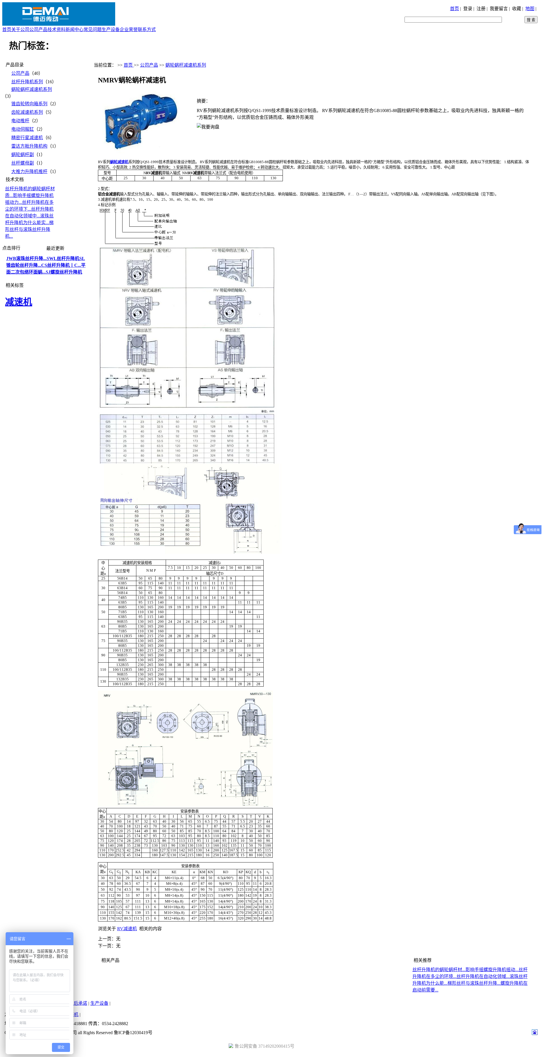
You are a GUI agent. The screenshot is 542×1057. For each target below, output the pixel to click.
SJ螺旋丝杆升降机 (64, 272)
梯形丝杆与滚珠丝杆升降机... (29, 229)
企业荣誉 (129, 29)
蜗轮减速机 (119, 162)
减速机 (18, 302)
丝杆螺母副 (22, 163)
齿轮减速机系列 (27, 112)
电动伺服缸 (22, 129)
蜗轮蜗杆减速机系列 (31, 89)
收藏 (516, 8)
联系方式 (147, 29)
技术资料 (56, 29)
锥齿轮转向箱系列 (29, 103)
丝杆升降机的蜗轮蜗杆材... (438, 969)
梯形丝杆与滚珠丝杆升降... (474, 983)
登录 (467, 8)
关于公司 (20, 29)
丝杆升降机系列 (27, 81)
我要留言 (499, 8)
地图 (529, 8)
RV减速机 (127, 928)
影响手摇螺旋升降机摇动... (492, 969)
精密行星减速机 (27, 137)
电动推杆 (20, 120)
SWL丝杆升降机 (63, 258)
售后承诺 (78, 1003)
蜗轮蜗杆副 (22, 154)
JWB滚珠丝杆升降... (26, 258)
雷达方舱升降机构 (29, 146)
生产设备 (111, 29)
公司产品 (38, 29)
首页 (454, 8)
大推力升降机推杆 (29, 171)
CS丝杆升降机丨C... (61, 265)
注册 (481, 8)
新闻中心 (74, 29)
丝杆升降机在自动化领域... (483, 976)
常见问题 (93, 29)
